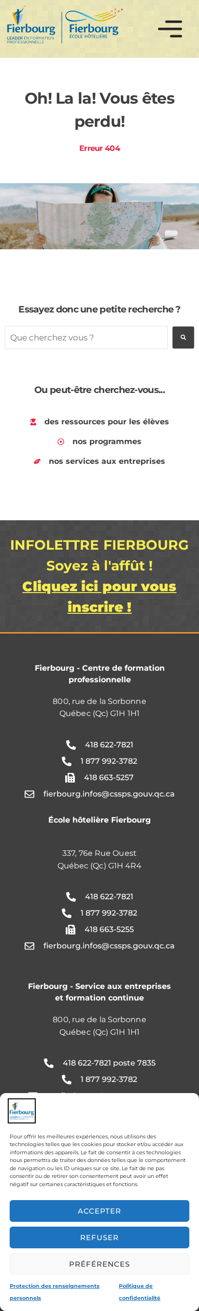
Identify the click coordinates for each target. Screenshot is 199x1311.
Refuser (99, 1237)
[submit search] (183, 337)
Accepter (99, 1211)
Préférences (99, 1264)
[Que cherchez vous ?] (86, 337)
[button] (170, 28)
